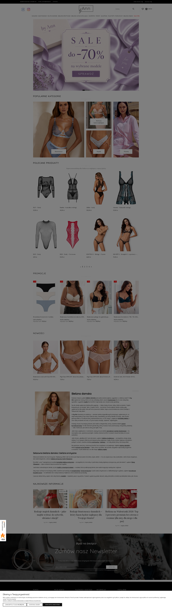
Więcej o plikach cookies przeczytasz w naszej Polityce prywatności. (22, 600)
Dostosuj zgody (34, 604)
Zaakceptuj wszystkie (52, 604)
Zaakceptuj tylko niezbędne (14, 604)
